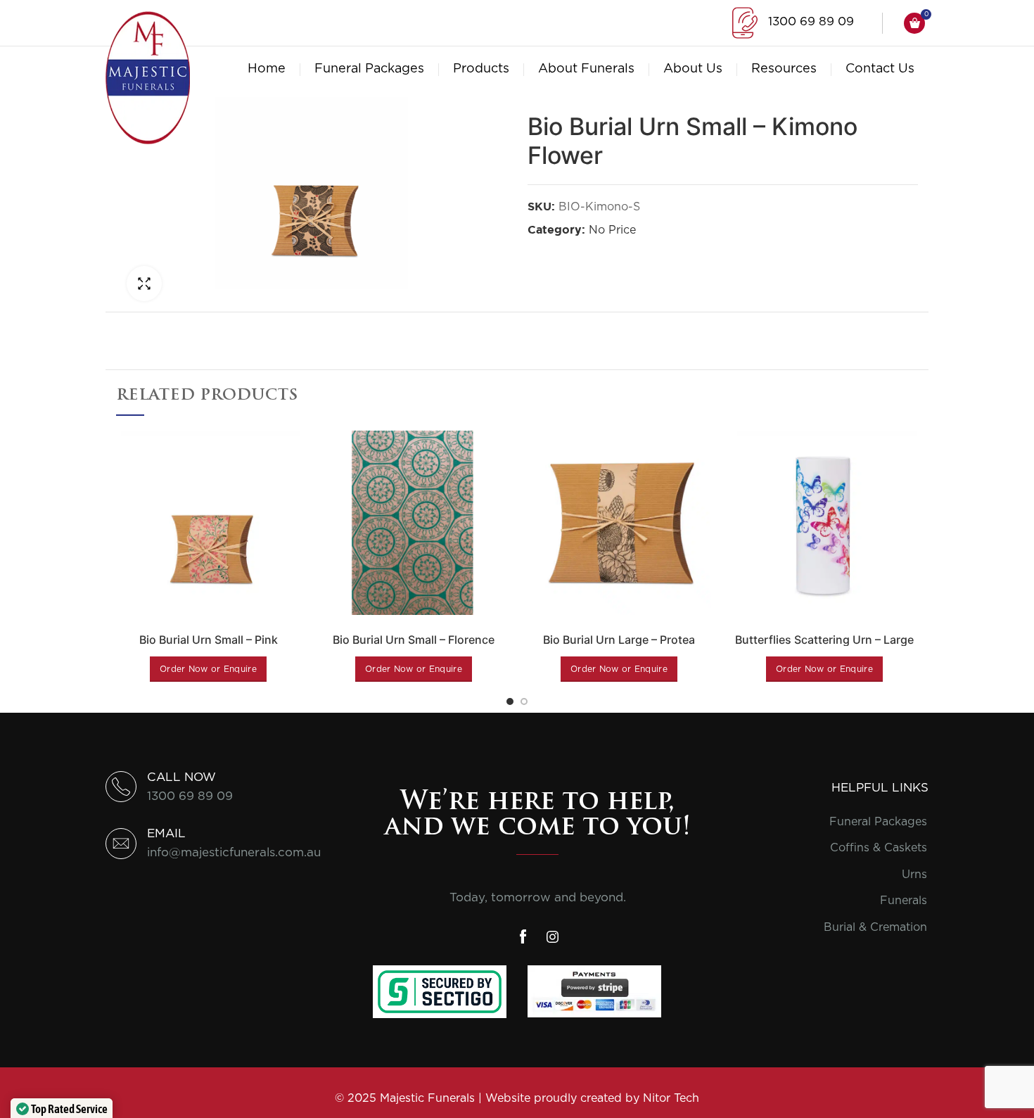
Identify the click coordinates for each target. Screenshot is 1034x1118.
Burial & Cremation (875, 927)
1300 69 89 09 (811, 21)
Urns (914, 874)
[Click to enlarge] (144, 283)
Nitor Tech (671, 1098)
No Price (612, 230)
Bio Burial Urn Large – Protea (619, 640)
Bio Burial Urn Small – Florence (413, 640)
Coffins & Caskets (878, 847)
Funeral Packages (878, 821)
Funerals (903, 900)
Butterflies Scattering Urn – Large (824, 640)
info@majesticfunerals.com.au (234, 852)
